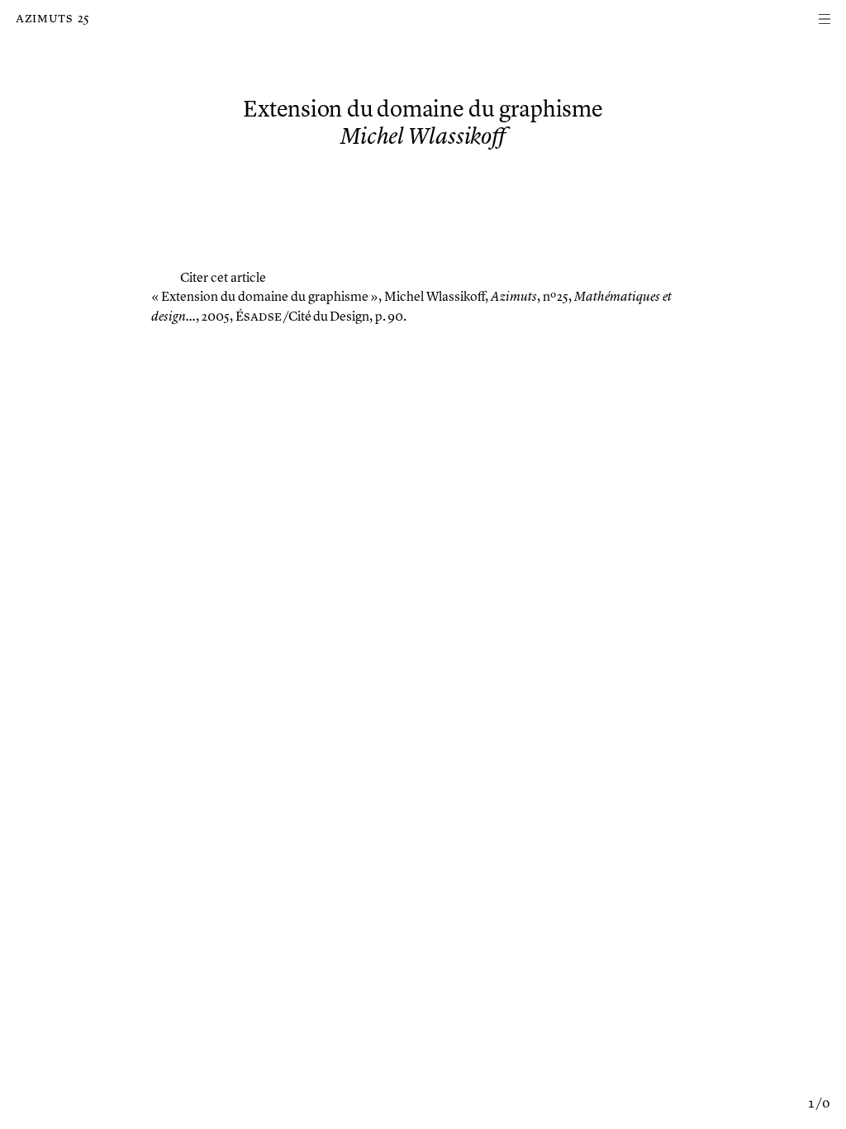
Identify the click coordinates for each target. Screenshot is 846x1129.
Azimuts (44, 19)
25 (83, 19)
